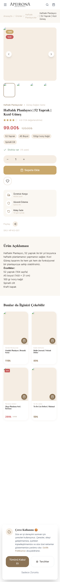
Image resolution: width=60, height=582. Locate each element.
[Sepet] (54, 5)
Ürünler (18, 16)
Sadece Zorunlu (30, 572)
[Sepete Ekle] (24, 341)
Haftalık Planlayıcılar (31, 16)
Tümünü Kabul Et (17, 561)
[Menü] (5, 5)
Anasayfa (7, 16)
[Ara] (47, 5)
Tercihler (44, 561)
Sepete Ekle (32, 170)
